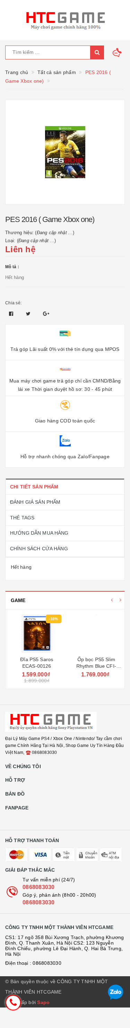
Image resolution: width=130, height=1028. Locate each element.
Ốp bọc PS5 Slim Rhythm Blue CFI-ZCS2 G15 (95, 666)
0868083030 (39, 887)
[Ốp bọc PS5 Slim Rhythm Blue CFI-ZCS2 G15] (95, 634)
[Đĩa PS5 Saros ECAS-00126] (35, 634)
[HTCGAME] (65, 20)
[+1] (46, 314)
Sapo (43, 1002)
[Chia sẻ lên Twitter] (29, 314)
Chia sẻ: (13, 303)
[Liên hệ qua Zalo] (115, 992)
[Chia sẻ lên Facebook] (12, 314)
